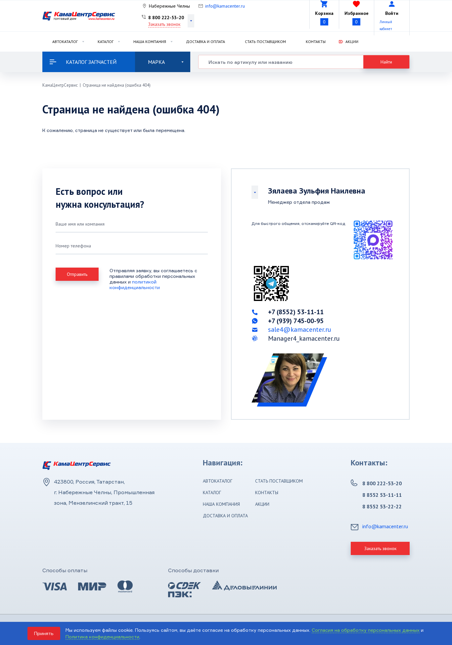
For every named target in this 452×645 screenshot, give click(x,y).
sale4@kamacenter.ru (299, 329)
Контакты (316, 41)
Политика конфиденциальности (102, 636)
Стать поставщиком (265, 41)
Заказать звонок (164, 24)
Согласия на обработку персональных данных (366, 630)
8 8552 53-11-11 (382, 495)
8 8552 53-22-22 (382, 506)
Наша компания (149, 41)
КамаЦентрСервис (60, 85)
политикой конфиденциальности (135, 284)
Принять (44, 633)
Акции (351, 41)
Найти (386, 62)
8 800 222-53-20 (166, 18)
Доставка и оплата (205, 41)
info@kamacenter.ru (225, 6)
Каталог (105, 41)
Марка (156, 62)
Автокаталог (65, 41)
